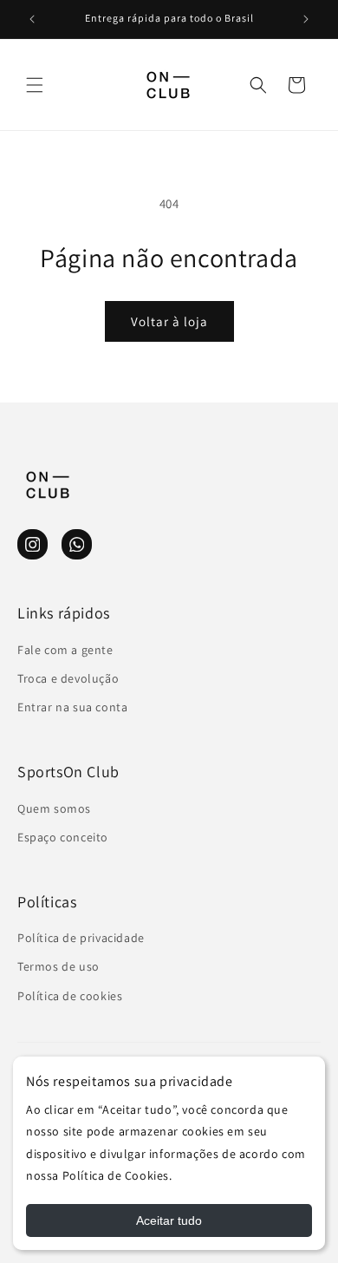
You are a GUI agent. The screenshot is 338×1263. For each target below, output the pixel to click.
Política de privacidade (81, 938)
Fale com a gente (65, 650)
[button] (35, 85)
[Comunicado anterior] (32, 19)
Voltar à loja (169, 321)
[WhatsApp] (77, 544)
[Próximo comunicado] (306, 19)
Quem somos (54, 808)
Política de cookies (69, 996)
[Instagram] (32, 544)
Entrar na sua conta (72, 707)
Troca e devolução (68, 678)
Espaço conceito (62, 837)
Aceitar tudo (169, 1220)
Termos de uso (58, 966)
